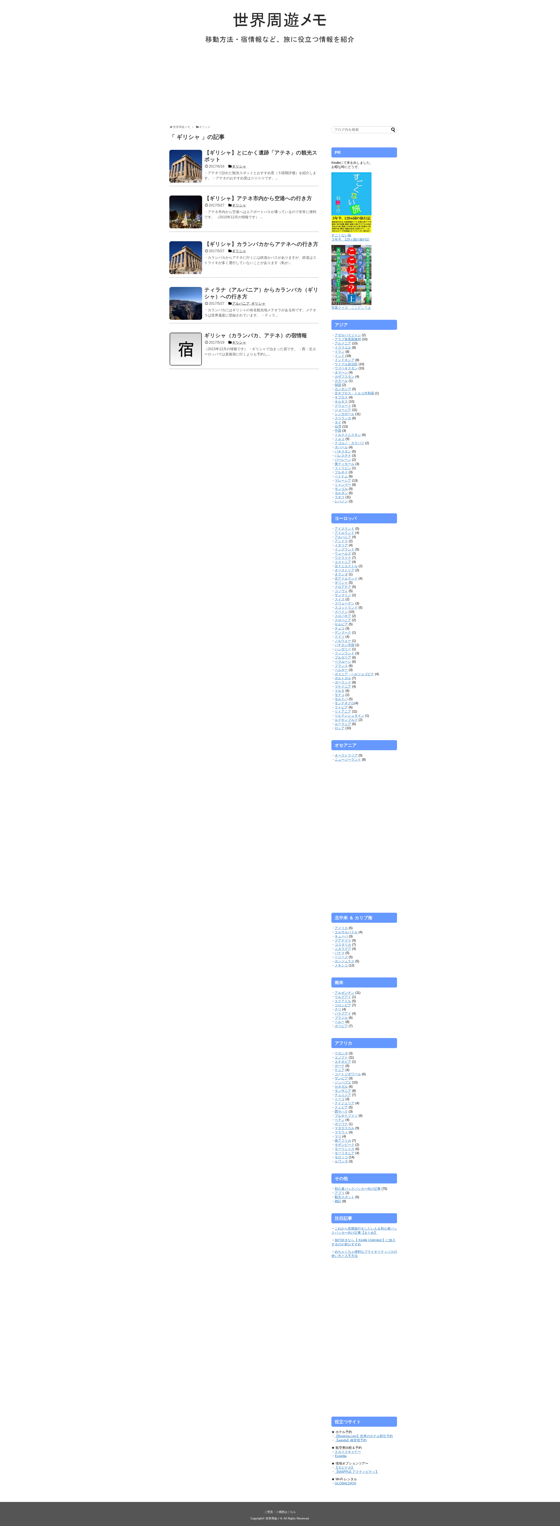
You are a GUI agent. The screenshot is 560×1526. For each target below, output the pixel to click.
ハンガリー (343, 649)
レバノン (341, 501)
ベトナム (341, 476)
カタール (341, 381)
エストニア (343, 562)
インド (340, 356)
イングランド (344, 549)
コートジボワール (348, 1074)
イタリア (341, 545)
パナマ (340, 953)
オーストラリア (346, 755)
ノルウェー (343, 641)
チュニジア (343, 1095)
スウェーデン (344, 603)
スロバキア (343, 616)
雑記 (338, 1201)
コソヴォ (341, 591)
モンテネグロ (344, 703)
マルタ (340, 690)
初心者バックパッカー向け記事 (358, 1188)
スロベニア (343, 620)
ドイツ (340, 636)
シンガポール (344, 414)
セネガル (341, 1086)
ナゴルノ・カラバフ (349, 443)
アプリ (340, 1193)
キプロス (341, 397)
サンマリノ (343, 595)
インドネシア (344, 360)
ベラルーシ (343, 661)
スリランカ (343, 418)
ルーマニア (343, 724)
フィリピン (343, 468)
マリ (338, 1136)
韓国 (338, 385)
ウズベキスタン (346, 368)
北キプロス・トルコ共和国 (354, 393)
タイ (338, 422)
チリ (338, 1009)
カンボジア (343, 389)
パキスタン (343, 451)
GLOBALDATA (345, 1483)
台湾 (338, 426)
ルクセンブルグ (346, 720)
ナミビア (341, 1107)
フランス (341, 666)
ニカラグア (343, 949)
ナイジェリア (344, 1103)
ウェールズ (343, 553)
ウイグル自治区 (346, 364)
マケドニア (343, 686)
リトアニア (343, 711)
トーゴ (340, 1099)
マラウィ (341, 1132)
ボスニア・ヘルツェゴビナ (354, 674)
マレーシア (343, 480)
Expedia (340, 1456)
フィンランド (344, 653)
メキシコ (341, 965)
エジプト (341, 1057)
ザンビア (341, 1078)
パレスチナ (343, 455)
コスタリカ (343, 944)
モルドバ (341, 699)
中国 (338, 430)
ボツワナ (341, 1124)
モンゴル (341, 489)
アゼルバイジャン (348, 335)
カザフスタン (344, 376)
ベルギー (341, 670)
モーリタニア (344, 1153)
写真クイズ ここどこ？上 (351, 307)
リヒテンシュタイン (349, 715)
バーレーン (343, 459)
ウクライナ (343, 557)
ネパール (341, 447)
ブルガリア (343, 657)
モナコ (340, 695)
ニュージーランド (348, 759)
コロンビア (343, 1005)
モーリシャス (344, 1149)
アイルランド (344, 533)
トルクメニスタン (348, 435)
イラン (340, 351)
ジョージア (343, 410)
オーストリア (344, 570)
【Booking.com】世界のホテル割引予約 (364, 1436)
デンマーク (343, 632)
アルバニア (343, 537)
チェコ (340, 628)
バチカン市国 (344, 645)
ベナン (340, 1120)
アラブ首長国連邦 (348, 339)
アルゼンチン (344, 993)
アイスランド (344, 528)
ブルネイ (341, 472)
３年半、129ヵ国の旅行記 (350, 239)
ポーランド (343, 682)
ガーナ (340, 1066)
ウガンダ (341, 1053)
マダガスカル (344, 1128)
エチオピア (343, 1061)
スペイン (341, 612)
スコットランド (346, 607)
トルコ (340, 439)
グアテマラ (343, 940)
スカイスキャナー (348, 1452)
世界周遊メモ (274, 1518)
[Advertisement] (280, 86)
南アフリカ (343, 1140)
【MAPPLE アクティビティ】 (357, 1472)
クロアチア (343, 587)
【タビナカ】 (344, 1467)
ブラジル (341, 1017)
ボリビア (341, 1026)
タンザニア (343, 1090)
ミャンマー (343, 484)
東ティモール (344, 464)
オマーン (341, 372)
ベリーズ (341, 957)
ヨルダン (341, 493)
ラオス (340, 497)
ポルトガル (343, 678)
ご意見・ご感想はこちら (280, 1512)
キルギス (341, 401)
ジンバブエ (343, 1082)
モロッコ (341, 1157)
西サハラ (341, 1111)
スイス (340, 599)
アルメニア (343, 343)
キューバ (341, 936)
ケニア (340, 1070)
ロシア (340, 728)
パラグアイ (343, 1013)
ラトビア (341, 707)
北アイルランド (346, 578)
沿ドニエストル (346, 566)
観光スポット (344, 1197)
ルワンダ (341, 1161)
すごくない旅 (341, 235)
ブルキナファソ (346, 1115)
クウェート (343, 405)
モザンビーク (344, 1145)
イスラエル (343, 347)
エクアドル (343, 1001)
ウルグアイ (343, 997)
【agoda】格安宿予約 (351, 1440)
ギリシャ (341, 582)
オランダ (341, 574)
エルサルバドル (346, 932)
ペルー (340, 1022)
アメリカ (341, 928)
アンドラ (341, 541)
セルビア (341, 624)
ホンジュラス (344, 961)
